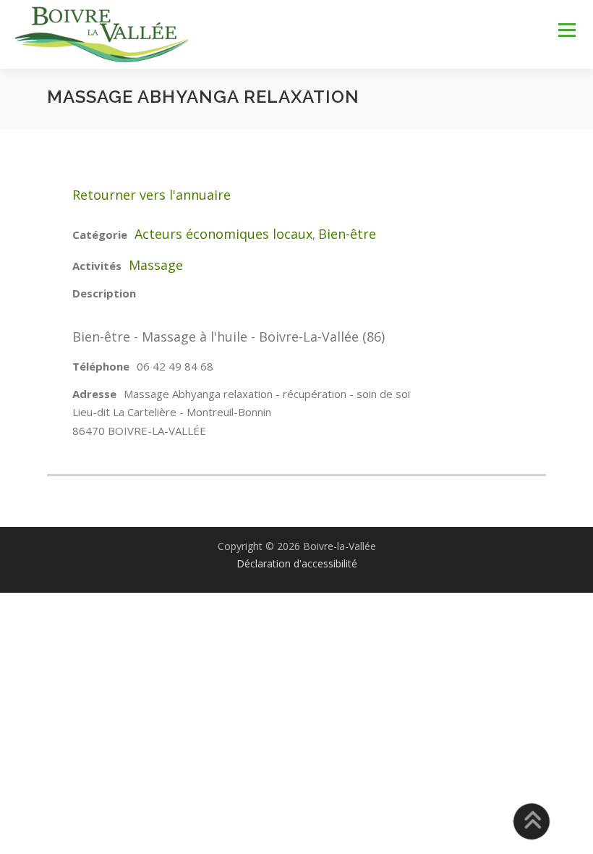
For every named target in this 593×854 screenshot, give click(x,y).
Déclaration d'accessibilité (296, 563)
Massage (156, 265)
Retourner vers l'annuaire (151, 194)
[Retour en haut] (532, 821)
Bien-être (347, 233)
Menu (566, 29)
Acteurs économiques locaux (223, 233)
